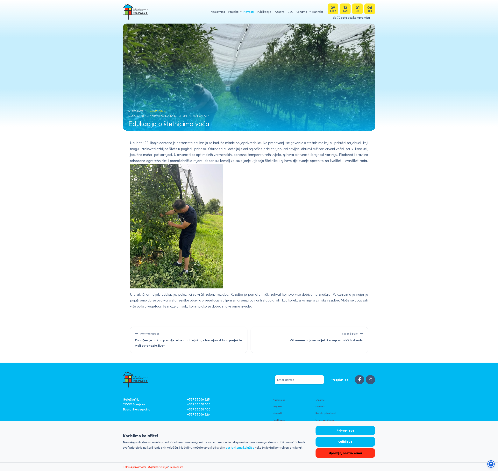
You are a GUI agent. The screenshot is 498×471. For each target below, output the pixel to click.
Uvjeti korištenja (325, 419)
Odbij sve (345, 442)
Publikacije (264, 12)
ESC (290, 12)
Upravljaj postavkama (345, 453)
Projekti (233, 12)
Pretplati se (339, 380)
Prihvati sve (345, 430)
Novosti (248, 12)
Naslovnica (217, 12)
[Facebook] (359, 379)
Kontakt (317, 12)
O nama (301, 12)
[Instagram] (370, 379)
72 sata (279, 12)
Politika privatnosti (134, 467)
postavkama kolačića (240, 447)
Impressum (176, 467)
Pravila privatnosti (326, 413)
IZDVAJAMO (136, 111)
